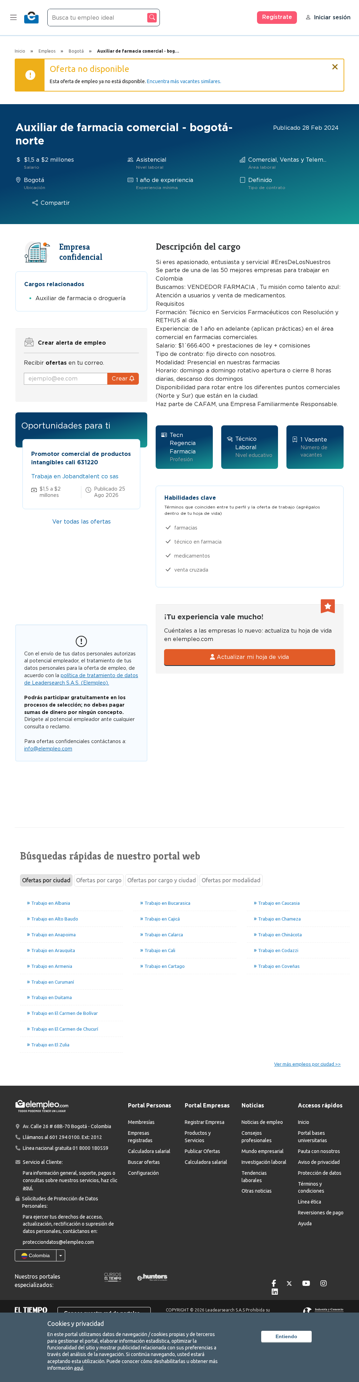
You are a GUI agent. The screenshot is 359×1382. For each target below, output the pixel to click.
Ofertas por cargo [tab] (99, 880)
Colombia (38, 1255)
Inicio (303, 1122)
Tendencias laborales (254, 1176)
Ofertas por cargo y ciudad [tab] (161, 880)
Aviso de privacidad (319, 1162)
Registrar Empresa (204, 1122)
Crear (120, 378)
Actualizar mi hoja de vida (252, 657)
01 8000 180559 (90, 1148)
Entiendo (286, 1336)
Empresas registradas (140, 1136)
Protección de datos (319, 1173)
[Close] (335, 63)
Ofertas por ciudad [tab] (46, 880)
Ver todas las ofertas (81, 521)
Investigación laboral (264, 1162)
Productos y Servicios (198, 1136)
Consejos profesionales (257, 1136)
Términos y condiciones (311, 1187)
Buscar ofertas (144, 1162)
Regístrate (277, 17)
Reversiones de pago (321, 1212)
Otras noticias (257, 1191)
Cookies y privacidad (75, 1323)
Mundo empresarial (263, 1151)
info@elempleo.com (48, 748)
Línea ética (309, 1202)
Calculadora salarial (149, 1151)
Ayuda (305, 1223)
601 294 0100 (64, 1137)
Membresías (141, 1122)
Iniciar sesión (332, 17)
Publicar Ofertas (202, 1151)
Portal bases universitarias (312, 1136)
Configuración (143, 1173)
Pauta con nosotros (319, 1151)
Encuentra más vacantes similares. (184, 81)
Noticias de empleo (262, 1122)
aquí (78, 1368)
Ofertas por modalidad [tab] (231, 880)
